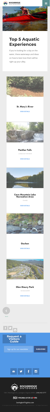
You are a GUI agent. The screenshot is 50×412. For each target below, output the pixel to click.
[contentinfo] (25, 372)
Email (13, 371)
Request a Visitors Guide (14, 339)
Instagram (36, 371)
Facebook (28, 371)
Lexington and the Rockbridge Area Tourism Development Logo (12, 3)
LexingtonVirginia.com (25, 402)
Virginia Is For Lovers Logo (25, 397)
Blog (11, 10)
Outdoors (5, 10)
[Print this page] (15, 330)
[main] (25, 169)
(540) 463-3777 (41, 393)
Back (6, 316)
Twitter (21, 371)
